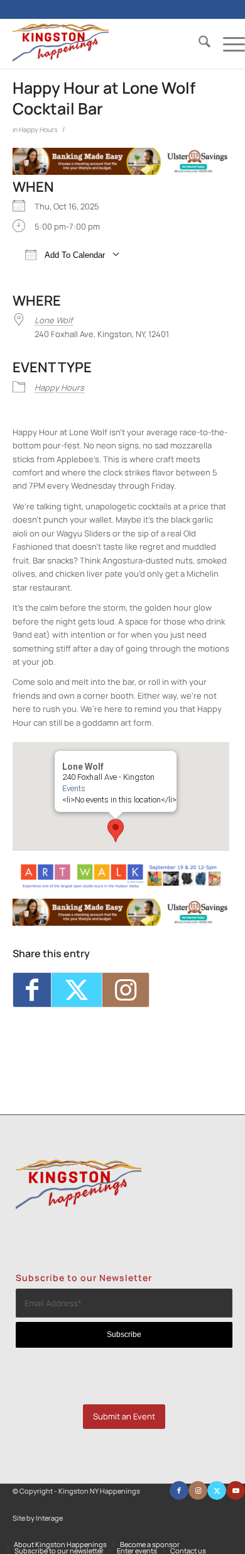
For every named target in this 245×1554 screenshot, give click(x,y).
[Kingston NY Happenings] (106, 43)
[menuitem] (198, 43)
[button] (115, 830)
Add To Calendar (74, 255)
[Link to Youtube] (235, 1490)
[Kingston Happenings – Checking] (121, 171)
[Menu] (227, 43)
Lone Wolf (54, 320)
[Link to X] (216, 1490)
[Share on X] (77, 989)
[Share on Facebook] (32, 989)
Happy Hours (38, 129)
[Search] (198, 43)
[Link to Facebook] (179, 1490)
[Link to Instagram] (125, 989)
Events (73, 788)
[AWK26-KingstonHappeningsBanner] (121, 885)
